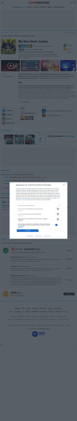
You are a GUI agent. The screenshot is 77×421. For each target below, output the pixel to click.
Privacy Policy (47, 236)
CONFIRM (27, 230)
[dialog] (38, 210)
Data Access (38, 236)
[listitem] (38, 205)
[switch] (57, 209)
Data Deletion (30, 236)
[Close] (64, 185)
